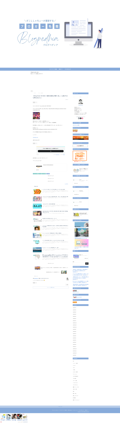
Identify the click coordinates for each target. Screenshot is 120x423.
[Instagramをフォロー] (82, 118)
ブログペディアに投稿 (63, 410)
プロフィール (75, 410)
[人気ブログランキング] (75, 290)
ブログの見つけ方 (81, 410)
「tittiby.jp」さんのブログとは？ (79, 227)
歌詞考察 (48, 173)
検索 (73, 261)
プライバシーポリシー (55, 410)
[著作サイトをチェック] (79, 118)
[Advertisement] (60, 82)
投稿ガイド (86, 410)
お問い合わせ (70, 410)
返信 (67, 284)
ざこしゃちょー (57, 154)
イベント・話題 (36, 173)
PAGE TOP (60, 406)
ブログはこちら (35, 137)
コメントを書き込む (51, 287)
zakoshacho (36, 278)
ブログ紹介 (44, 173)
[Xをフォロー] (80, 118)
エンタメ (40, 173)
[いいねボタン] (34, 102)
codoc (64, 154)
